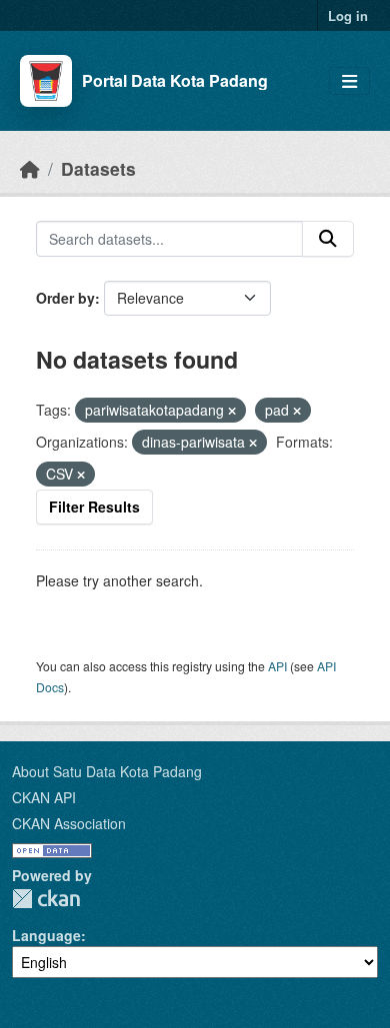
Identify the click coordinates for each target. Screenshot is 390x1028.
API (277, 665)
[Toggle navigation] (349, 81)
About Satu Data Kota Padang (107, 771)
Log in (348, 15)
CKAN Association (69, 823)
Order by (65, 298)
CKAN (46, 898)
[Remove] (232, 411)
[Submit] (328, 239)
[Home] (30, 168)
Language (46, 935)
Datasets (98, 168)
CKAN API (44, 797)
